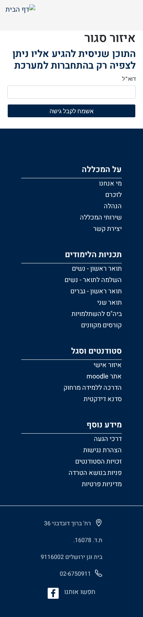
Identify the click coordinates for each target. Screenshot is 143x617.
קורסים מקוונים (101, 325)
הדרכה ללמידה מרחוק (92, 388)
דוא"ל (129, 78)
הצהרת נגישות (102, 450)
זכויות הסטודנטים (98, 461)
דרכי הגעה (108, 439)
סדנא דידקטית (103, 399)
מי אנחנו (110, 183)
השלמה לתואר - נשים (93, 280)
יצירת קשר (107, 229)
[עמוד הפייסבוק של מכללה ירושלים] (53, 593)
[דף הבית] (20, 15)
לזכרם (113, 195)
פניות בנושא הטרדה (95, 473)
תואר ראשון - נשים (97, 269)
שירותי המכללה (101, 217)
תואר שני (109, 303)
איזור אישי (108, 365)
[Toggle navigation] (128, 15)
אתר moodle (104, 376)
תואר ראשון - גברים (96, 291)
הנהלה (113, 206)
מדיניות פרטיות (102, 484)
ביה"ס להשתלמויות (97, 314)
